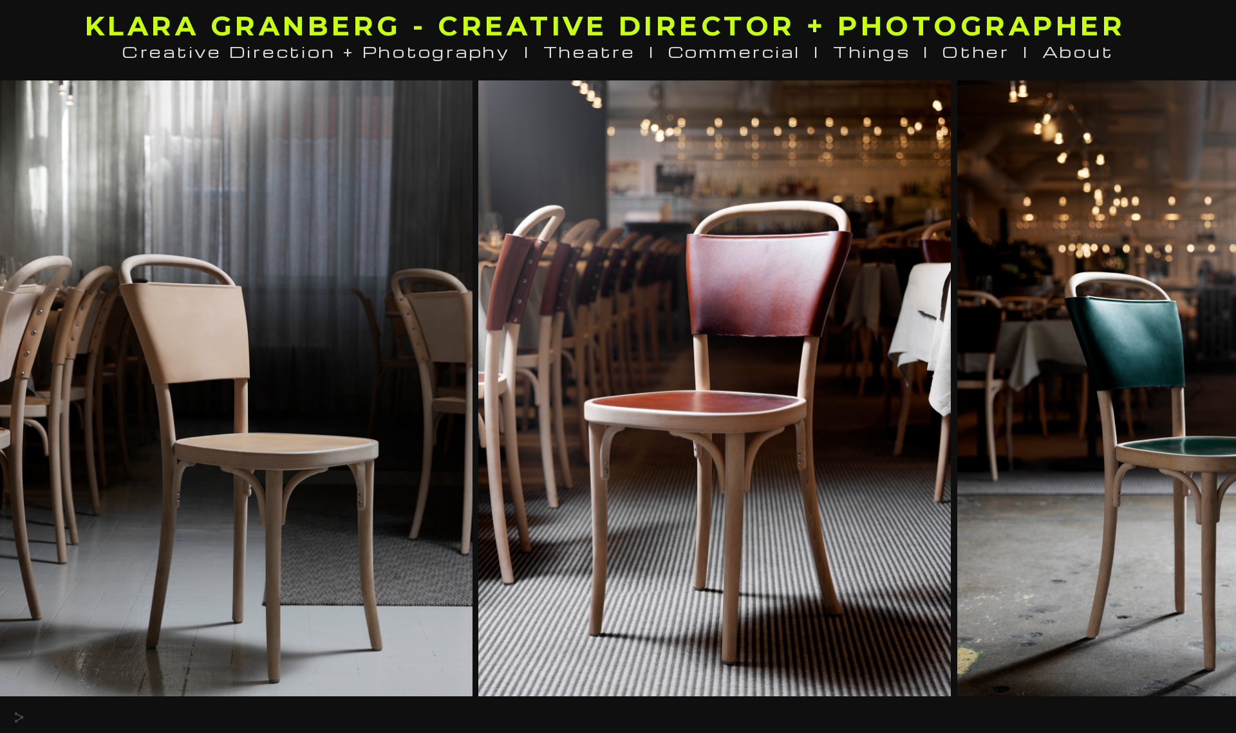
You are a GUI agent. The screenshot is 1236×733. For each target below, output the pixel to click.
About (1078, 51)
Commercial (734, 51)
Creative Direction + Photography (316, 51)
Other (976, 51)
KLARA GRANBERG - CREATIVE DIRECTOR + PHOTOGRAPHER (605, 25)
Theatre (589, 51)
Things (872, 51)
